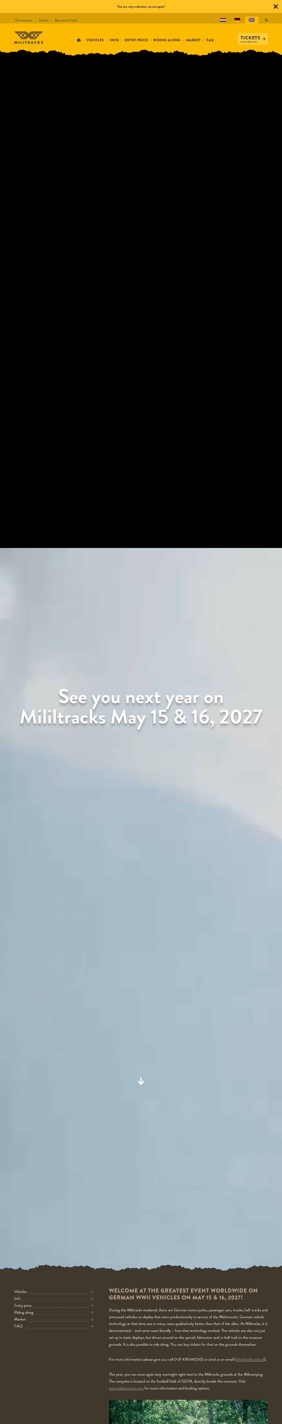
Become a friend (66, 20)
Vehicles (95, 40)
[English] (251, 20)
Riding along (166, 40)
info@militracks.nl (250, 1359)
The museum (23, 20)
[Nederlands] (223, 20)
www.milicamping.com (126, 1388)
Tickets (250, 37)
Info (114, 40)
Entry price (136, 40)
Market (193, 40)
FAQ (210, 40)
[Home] (79, 40)
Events (43, 20)
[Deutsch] (237, 20)
